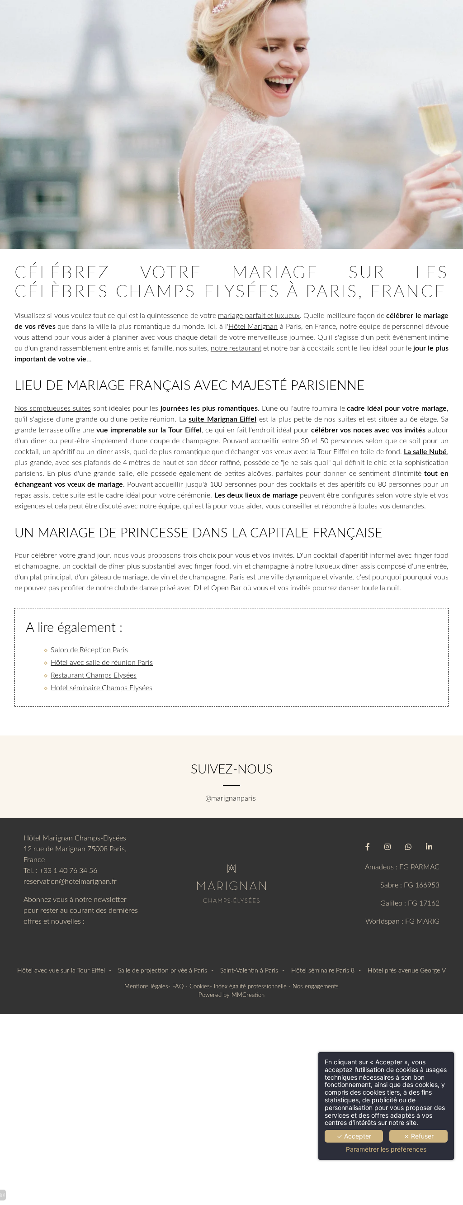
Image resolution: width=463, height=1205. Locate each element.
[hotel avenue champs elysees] (367, 847)
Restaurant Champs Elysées (94, 675)
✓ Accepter (354, 1136)
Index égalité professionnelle (250, 986)
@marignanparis (231, 798)
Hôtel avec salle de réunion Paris (102, 662)
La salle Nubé (425, 451)
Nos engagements (316, 986)
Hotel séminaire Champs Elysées (101, 688)
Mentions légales (146, 986)
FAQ (178, 986)
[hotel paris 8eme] (429, 847)
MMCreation (248, 995)
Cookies (199, 986)
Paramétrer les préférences (386, 1149)
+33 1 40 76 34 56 (68, 870)
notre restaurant (236, 348)
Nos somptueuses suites (52, 408)
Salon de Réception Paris (89, 650)
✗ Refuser (419, 1136)
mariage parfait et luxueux (259, 315)
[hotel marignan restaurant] (231, 883)
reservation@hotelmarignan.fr (70, 881)
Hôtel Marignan (253, 326)
